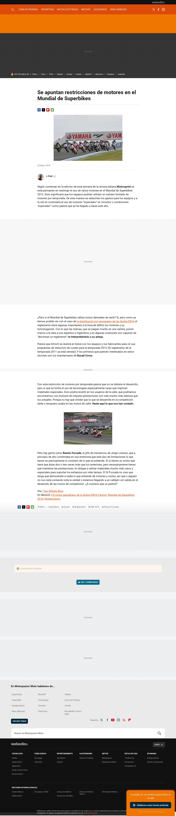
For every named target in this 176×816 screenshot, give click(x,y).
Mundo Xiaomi (17, 774)
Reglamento (80, 507)
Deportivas (47, 9)
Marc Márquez (118, 9)
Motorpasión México (110, 792)
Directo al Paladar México (86, 793)
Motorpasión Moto (109, 762)
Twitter (153, 9)
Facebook (158, 9)
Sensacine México (64, 792)
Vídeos (68, 694)
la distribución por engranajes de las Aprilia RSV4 (105, 321)
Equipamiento (18, 705)
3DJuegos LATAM (41, 792)
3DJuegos (38, 758)
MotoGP (85, 9)
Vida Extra (38, 762)
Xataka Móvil (17, 762)
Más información (90, 813)
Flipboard (48, 110)
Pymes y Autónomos (155, 762)
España (60, 74)
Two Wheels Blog (53, 491)
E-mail (52, 110)
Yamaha (42, 705)
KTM (51, 74)
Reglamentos (52, 498)
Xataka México (17, 792)
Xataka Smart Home (20, 770)
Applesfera (16, 766)
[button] (50, 176)
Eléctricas (42, 711)
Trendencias (129, 758)
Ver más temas (19, 721)
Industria (121, 74)
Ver (89, 582)
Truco (43, 74)
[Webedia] (158, 2)
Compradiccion (130, 766)
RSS (124, 719)
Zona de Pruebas (28, 9)
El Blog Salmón (153, 758)
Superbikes (54, 507)
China (34, 74)
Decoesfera (129, 762)
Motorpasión (107, 758)
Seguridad (16, 700)
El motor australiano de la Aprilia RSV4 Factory (79, 495)
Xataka (14, 758)
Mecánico (99, 74)
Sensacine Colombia (65, 796)
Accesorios (100, 9)
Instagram (163, 9)
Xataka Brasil (17, 796)
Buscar (159, 733)
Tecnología (43, 700)
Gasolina (110, 74)
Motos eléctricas (67, 9)
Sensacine (61, 758)
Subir (157, 745)
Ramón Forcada (111, 507)
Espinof (60, 762)
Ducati (67, 507)
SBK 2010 (94, 507)
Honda (78, 74)
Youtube (113, 719)
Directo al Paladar (86, 758)
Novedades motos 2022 (73, 712)
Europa (69, 74)
